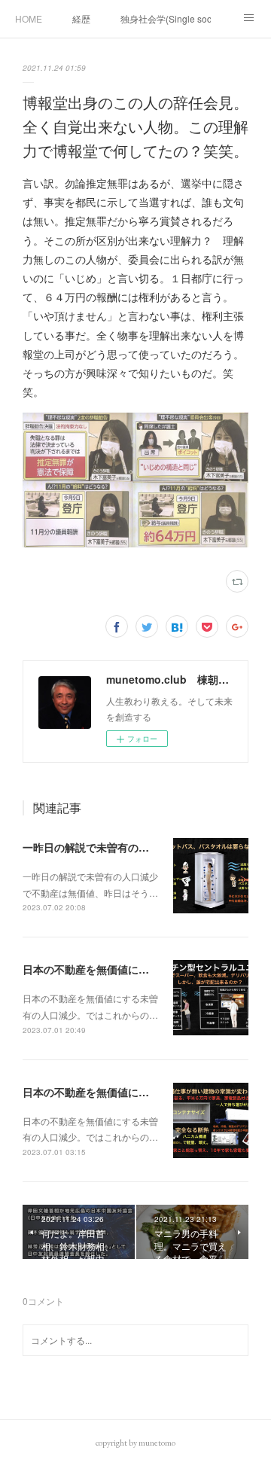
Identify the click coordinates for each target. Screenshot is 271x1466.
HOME (28, 18)
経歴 (81, 18)
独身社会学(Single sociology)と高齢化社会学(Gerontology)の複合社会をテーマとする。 (165, 18)
